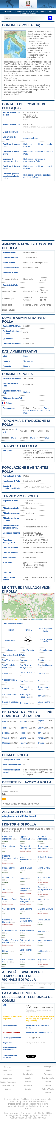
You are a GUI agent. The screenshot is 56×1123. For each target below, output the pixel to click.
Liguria (28, 1070)
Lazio (28, 1067)
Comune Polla (45, 11)
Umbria (48, 1085)
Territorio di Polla (20, 496)
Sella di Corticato (45, 857)
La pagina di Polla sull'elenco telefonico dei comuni (28, 996)
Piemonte (28, 1085)
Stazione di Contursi (7, 921)
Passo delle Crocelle (7, 960)
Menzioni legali (11, 1113)
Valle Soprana (26, 909)
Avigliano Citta (44, 959)
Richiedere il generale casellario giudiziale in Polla (37, 176)
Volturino (41, 932)
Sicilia (48, 1070)
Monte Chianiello (27, 959)
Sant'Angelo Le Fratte (13, 64)
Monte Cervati (44, 920)
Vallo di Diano (26, 868)
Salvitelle (41, 674)
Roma (5, 721)
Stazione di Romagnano (25, 847)
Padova (23, 743)
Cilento (5, 951)
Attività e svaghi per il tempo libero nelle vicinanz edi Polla (23, 975)
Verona (23, 738)
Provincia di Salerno (30, 11)
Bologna (5, 733)
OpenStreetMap (38, 619)
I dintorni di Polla (19, 824)
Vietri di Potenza (9, 680)
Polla (29, 32)
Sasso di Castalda (10, 702)
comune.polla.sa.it (31, 138)
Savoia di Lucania (45, 665)
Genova (41, 728)
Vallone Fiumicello (10, 930)
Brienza (5, 688)
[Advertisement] (28, 210)
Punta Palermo (8, 868)
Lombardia (28, 1074)
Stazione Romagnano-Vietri (10, 857)
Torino (4, 728)
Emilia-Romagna (7, 1082)
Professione (6, 787)
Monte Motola (44, 868)
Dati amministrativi (19, 351)
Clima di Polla (15, 755)
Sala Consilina (44, 702)
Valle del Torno (8, 909)
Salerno (26, 366)
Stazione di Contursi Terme (26, 919)
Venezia (41, 738)
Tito (3, 889)
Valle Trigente (26, 950)
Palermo (23, 728)
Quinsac (9, 403)
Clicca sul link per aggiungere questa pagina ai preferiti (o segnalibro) (40, 1018)
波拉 (47, 437)
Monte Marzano (45, 940)
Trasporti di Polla (19, 446)
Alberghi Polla (16, 812)
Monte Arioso (43, 899)
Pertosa (46, 62)
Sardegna (48, 1067)
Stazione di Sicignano (25, 889)
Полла (13, 438)
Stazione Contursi (45, 909)
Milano (23, 721)
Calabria (8, 1074)
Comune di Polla (17, 374)
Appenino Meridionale (25, 837)
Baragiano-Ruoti (9, 899)
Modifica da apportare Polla (39, 1033)
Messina (6, 743)
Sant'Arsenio (36, 62)
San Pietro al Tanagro (25, 666)
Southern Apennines (42, 837)
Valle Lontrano (8, 846)
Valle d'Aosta (48, 1089)
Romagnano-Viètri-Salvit (43, 847)
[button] (6, 597)
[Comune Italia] (28, 7)
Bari (39, 733)
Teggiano (24, 703)
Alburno (23, 879)
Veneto (48, 1093)
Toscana (48, 1074)
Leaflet (19, 619)
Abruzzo (8, 1067)
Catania (5, 738)
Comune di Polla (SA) (21, 25)
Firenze (23, 733)
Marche (28, 1078)
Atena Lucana (46, 650)
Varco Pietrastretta (25, 858)
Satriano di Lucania (24, 688)
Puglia (28, 1089)
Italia (25, 356)
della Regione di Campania (39, 36)
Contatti (42, 1113)
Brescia (41, 743)
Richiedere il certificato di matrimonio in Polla (34, 160)
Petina (40, 681)
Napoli (41, 720)
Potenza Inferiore (27, 940)
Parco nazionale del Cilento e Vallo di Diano (36, 410)
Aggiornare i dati (11, 94)
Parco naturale (9, 408)
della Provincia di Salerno (38, 34)
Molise (28, 1081)
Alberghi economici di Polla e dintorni (19, 816)
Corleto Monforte (9, 694)
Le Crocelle (43, 951)
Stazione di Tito (44, 877)
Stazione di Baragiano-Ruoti (45, 888)
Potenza (16, 66)
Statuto (26, 392)
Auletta (5, 674)
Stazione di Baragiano (25, 900)
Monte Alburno (8, 877)
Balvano (41, 696)
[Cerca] (50, 18)
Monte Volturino (27, 930)
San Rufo (24, 681)
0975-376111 (29, 124)
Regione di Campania (13, 11)
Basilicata (8, 1071)
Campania (27, 361)
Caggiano (42, 660)
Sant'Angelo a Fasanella (26, 695)
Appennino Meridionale (7, 837)
